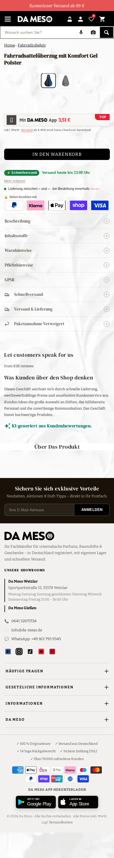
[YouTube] (41, 651)
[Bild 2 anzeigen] (65, 80)
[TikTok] (30, 651)
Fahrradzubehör (32, 45)
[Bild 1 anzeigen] (48, 80)
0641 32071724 (24, 621)
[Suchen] (106, 32)
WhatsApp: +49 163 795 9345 (36, 639)
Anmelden (92, 510)
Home (9, 45)
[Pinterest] (52, 651)
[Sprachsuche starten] (81, 32)
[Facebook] (8, 651)
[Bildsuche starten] (93, 32)
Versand (27, 130)
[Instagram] (19, 651)
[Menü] (7, 19)
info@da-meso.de (26, 630)
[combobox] (37, 32)
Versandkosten (61, 822)
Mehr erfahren (14, 181)
